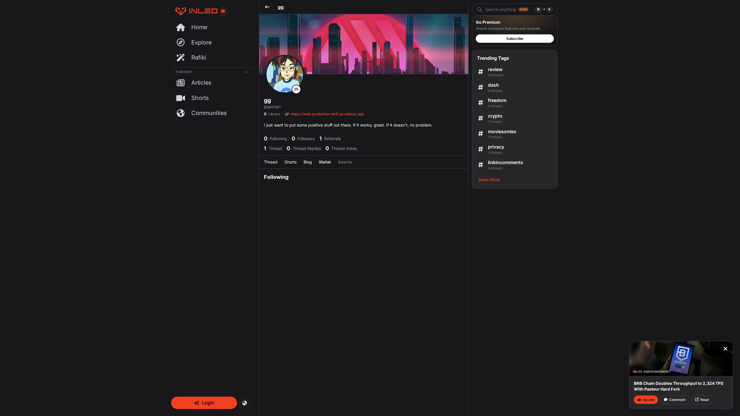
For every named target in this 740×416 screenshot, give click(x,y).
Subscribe (514, 38)
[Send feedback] (223, 11)
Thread (271, 161)
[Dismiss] (725, 348)
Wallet (325, 161)
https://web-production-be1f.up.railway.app (327, 114)
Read (704, 400)
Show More (489, 179)
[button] (204, 403)
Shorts (290, 161)
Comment (677, 400)
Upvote (648, 400)
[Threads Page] (194, 11)
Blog (308, 161)
